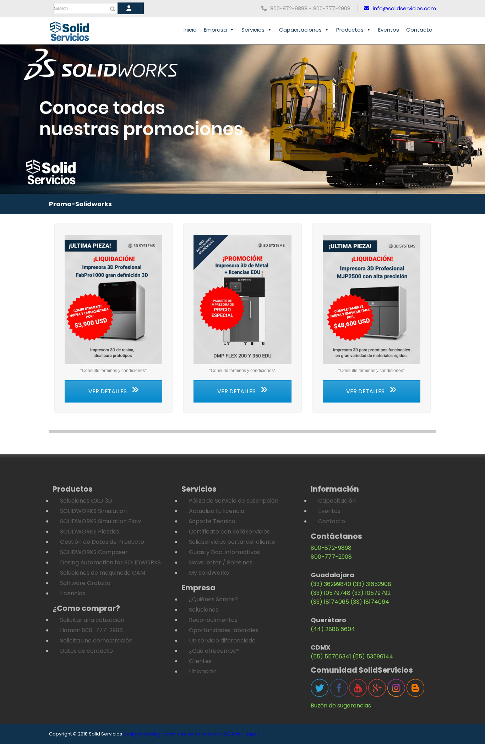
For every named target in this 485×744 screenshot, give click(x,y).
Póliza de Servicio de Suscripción (233, 501)
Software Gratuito (85, 583)
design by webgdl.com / (151, 734)
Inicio (190, 29)
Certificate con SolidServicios (229, 531)
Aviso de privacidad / (205, 734)
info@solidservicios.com (404, 8)
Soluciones (203, 610)
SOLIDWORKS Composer (94, 552)
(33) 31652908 (372, 584)
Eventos (388, 29)
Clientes (200, 661)
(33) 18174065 (330, 602)
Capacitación (337, 501)
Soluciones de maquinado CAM (102, 573)
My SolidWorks (209, 573)
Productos (350, 29)
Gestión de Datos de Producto (102, 542)
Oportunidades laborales (223, 630)
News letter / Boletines (220, 562)
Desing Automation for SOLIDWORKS (110, 562)
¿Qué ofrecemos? (214, 651)
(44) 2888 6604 (333, 629)
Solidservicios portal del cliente (232, 542)
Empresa (215, 29)
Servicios (253, 29)
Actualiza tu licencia (216, 511)
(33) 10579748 (330, 593)
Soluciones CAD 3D (86, 501)
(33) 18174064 (369, 602)
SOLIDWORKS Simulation (93, 511)
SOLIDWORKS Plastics (89, 531)
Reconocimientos (213, 620)
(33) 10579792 (371, 593)
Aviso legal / (245, 734)
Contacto (419, 29)
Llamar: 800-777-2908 (91, 630)
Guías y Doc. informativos (224, 552)
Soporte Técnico (212, 521)
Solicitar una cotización (92, 620)
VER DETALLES (108, 391)
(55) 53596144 (373, 656)
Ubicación (203, 671)
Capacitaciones (300, 29)
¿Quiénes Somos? (213, 599)
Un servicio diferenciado (222, 640)
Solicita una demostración (96, 640)
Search (61, 8)
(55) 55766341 (331, 656)
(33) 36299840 (331, 584)
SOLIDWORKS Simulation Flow (100, 521)
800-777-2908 (331, 557)
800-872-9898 (331, 548)
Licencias (72, 593)
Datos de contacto (86, 651)
